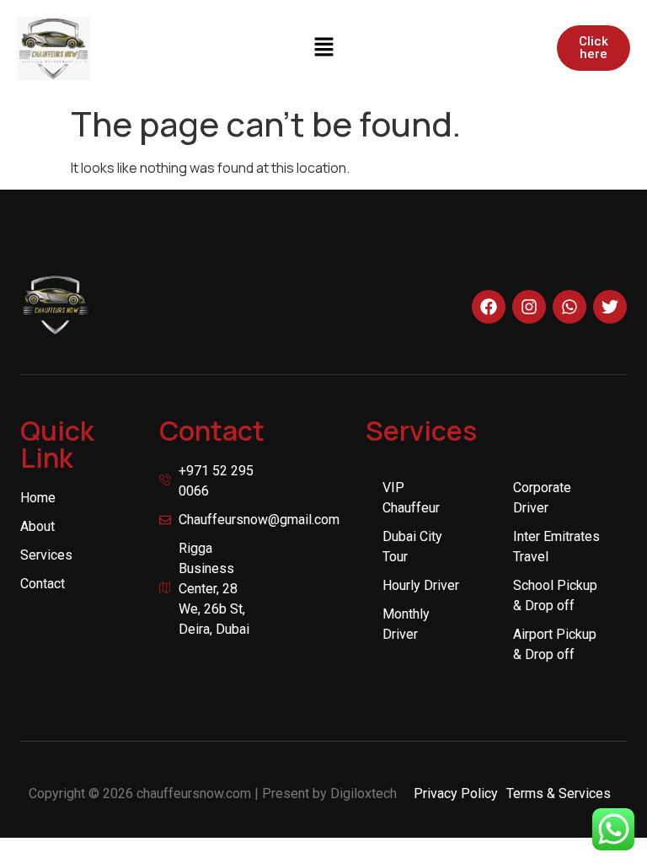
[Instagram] (529, 307)
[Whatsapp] (569, 307)
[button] (323, 48)
